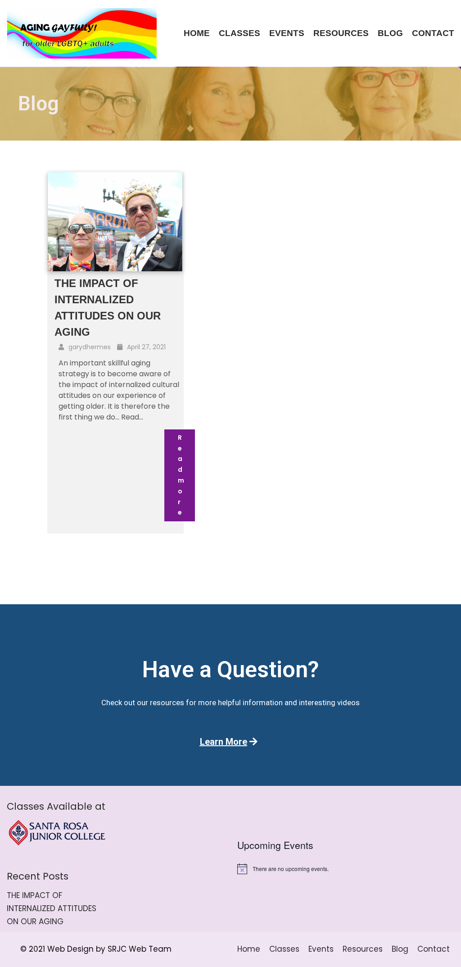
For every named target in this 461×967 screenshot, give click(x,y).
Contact (433, 33)
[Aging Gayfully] (82, 33)
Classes (239, 33)
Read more (181, 475)
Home (197, 33)
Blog (390, 33)
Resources (341, 33)
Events (286, 33)
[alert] (345, 868)
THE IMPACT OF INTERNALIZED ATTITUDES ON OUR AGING (51, 908)
